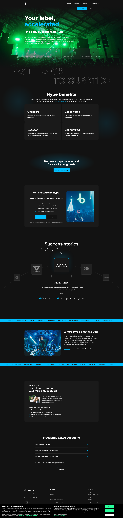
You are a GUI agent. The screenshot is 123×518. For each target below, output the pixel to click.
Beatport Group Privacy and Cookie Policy (28, 515)
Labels (76, 3)
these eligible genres (60, 101)
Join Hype (81, 8)
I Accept (109, 506)
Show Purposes (109, 515)
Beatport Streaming (93, 502)
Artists (68, 3)
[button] (69, 3)
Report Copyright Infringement (58, 502)
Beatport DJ (91, 499)
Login (91, 8)
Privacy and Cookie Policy (56, 499)
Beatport (90, 492)
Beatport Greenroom (93, 494)
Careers (52, 494)
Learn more (67, 348)
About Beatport (54, 492)
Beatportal (90, 497)
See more (61, 469)
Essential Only (109, 510)
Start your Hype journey (61, 170)
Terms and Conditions (56, 497)
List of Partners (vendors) (59, 515)
